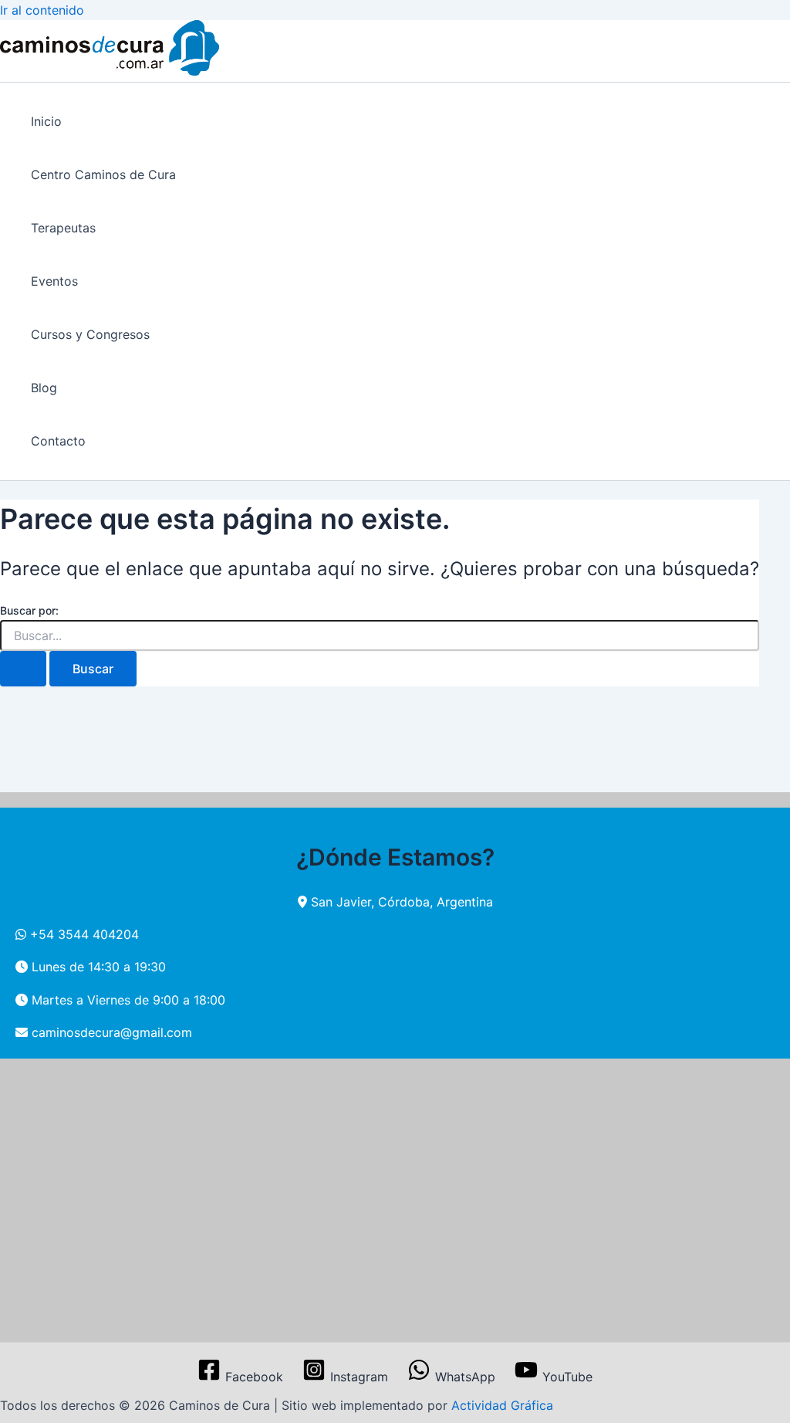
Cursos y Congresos (90, 334)
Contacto (58, 441)
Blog (44, 387)
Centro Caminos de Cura (103, 174)
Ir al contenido (42, 10)
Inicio (46, 121)
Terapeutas (63, 227)
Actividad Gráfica (502, 1405)
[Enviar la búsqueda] (23, 668)
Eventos (54, 281)
